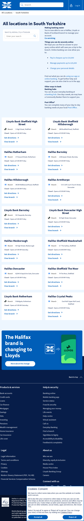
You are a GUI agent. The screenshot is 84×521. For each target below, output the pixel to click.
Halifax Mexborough (16, 240)
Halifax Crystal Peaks (60, 296)
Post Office (72, 107)
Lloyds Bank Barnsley (16, 210)
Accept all (38, 517)
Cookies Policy (66, 512)
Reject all (72, 517)
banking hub (51, 94)
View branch (9, 142)
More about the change (20, 363)
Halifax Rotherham (15, 152)
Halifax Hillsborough (16, 179)
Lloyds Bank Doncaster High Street (65, 211)
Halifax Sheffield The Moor (63, 268)
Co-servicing (50, 38)
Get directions (11, 138)
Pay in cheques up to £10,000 (62, 57)
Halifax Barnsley (57, 152)
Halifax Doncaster (14, 268)
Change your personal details (62, 68)
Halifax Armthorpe (59, 179)
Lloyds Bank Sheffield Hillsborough (65, 123)
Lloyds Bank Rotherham (18, 296)
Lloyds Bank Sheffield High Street (21, 123)
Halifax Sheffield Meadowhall (65, 240)
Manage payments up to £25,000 (63, 63)
